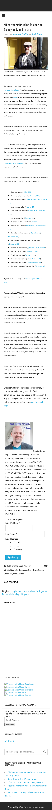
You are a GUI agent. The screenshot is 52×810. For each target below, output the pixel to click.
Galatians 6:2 (35, 222)
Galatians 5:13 (29, 218)
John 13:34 (27, 192)
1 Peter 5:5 (41, 248)
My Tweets (9, 740)
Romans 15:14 (32, 210)
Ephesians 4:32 (14, 244)
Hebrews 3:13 (40, 266)
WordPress (23, 807)
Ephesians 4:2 (35, 233)
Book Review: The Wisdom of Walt (22, 779)
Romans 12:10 (35, 196)
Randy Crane (36, 33)
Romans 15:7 (30, 207)
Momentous (38, 807)
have (6, 90)
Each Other (32, 570)
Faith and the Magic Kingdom (19, 565)
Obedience (8, 573)
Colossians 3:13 (13, 237)
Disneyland (23, 570)
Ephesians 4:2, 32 (32, 225)
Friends (41, 570)
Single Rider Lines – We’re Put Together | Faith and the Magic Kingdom (25, 592)
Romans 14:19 (31, 199)
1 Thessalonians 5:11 (34, 262)
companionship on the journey (14, 163)
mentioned (12, 90)
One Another (18, 573)
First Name (11, 534)
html (18, 542)
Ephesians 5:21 (32, 248)
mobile (19, 549)
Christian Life (12, 570)
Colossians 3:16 (30, 255)
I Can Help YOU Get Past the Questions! (25, 782)
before (18, 90)
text (17, 546)
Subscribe (10, 724)
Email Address (12, 522)
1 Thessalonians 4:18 (33, 259)
